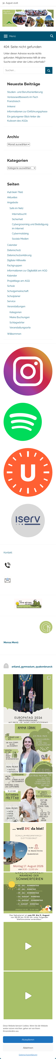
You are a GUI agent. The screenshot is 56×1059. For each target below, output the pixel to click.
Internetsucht (19, 214)
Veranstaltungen (16, 306)
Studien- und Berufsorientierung (25, 92)
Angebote (12, 202)
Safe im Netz (16, 208)
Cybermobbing (20, 233)
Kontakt (8, 552)
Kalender (12, 275)
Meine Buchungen (20, 317)
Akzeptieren (28, 1039)
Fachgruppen (14, 265)
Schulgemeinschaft (17, 291)
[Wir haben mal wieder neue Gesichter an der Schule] (28, 797)
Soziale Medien (20, 238)
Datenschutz (14, 250)
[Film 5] (28, 946)
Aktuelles (12, 197)
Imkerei (11, 106)
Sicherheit (17, 219)
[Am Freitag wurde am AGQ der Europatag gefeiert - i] (28, 698)
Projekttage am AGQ (18, 280)
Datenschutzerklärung (28, 1055)
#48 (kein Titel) (15, 192)
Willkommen (14, 333)
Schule (11, 286)
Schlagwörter (17, 322)
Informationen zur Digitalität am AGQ (27, 270)
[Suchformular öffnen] (52, 35)
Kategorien (16, 312)
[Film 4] (28, 996)
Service (11, 301)
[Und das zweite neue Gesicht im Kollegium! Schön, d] (28, 748)
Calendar (12, 245)
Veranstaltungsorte (20, 327)
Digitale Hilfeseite (16, 260)
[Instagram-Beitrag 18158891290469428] (28, 896)
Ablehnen (28, 1048)
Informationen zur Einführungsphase (27, 111)
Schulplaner (13, 296)
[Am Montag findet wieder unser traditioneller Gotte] (28, 847)
